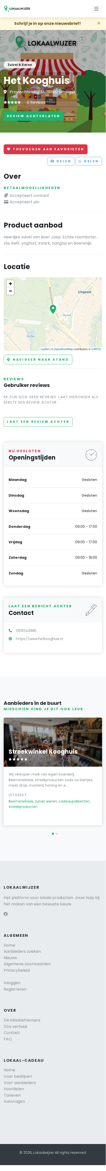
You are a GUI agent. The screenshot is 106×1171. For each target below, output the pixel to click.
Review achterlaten (33, 116)
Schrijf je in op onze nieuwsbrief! (47, 23)
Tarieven (12, 1095)
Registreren (15, 989)
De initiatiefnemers (22, 1020)
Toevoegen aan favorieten (47, 149)
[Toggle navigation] (96, 9)
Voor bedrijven (18, 1076)
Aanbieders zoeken (22, 951)
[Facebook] (6, 914)
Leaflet (45, 349)
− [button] (10, 291)
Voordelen (14, 1089)
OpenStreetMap (63, 349)
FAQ (8, 1039)
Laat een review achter (38, 422)
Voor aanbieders (20, 1083)
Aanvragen (14, 1101)
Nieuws (10, 958)
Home (9, 945)
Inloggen (12, 983)
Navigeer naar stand (40, 359)
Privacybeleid (17, 970)
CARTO (96, 349)
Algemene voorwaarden (27, 964)
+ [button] (10, 284)
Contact (12, 1032)
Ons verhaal (15, 1026)
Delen (63, 161)
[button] (53, 834)
